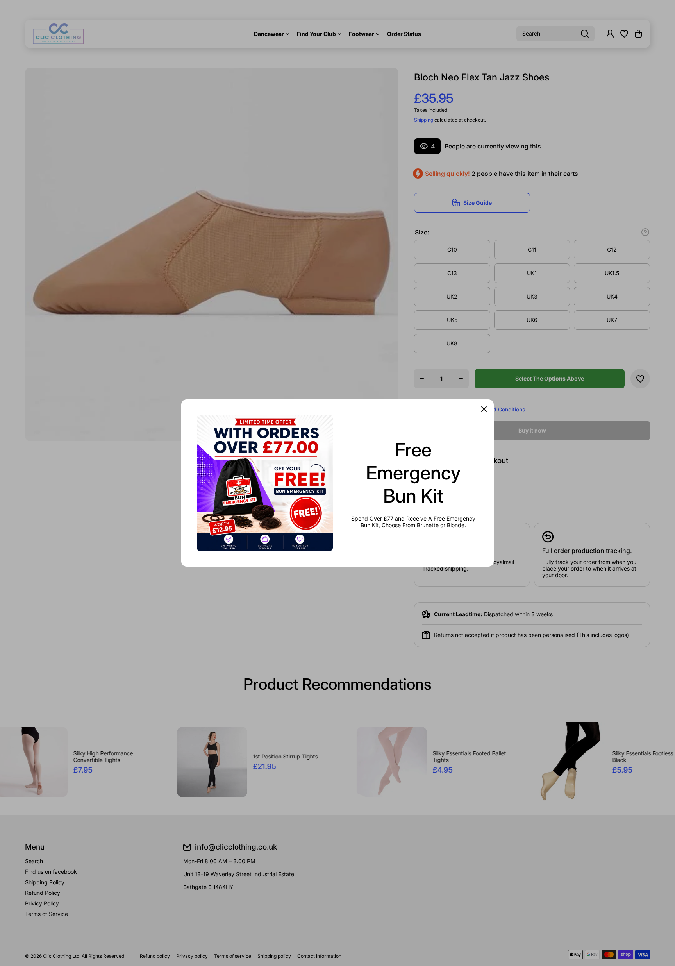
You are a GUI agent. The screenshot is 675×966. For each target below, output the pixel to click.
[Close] (484, 409)
